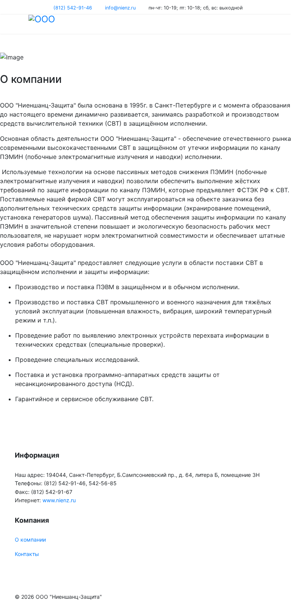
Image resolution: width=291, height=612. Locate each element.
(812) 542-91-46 (72, 8)
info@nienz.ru (120, 8)
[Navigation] (18, 24)
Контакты (27, 554)
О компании (30, 539)
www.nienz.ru (59, 500)
